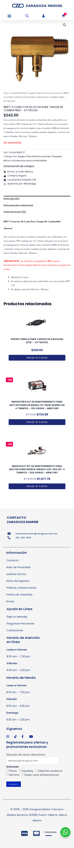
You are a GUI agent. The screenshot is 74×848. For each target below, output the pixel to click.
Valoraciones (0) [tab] (15, 212)
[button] (9, 16)
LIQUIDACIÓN (19, 93)
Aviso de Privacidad (18, 567)
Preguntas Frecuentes (20, 623)
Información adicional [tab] (18, 205)
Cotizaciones (15, 630)
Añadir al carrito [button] (37, 357)
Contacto (12, 560)
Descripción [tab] (11, 199)
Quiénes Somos (16, 574)
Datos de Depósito (17, 581)
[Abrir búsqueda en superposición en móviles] (27, 15)
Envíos (10, 601)
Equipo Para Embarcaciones (44, 93)
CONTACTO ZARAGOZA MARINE (22, 519)
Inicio (7, 93)
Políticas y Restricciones (21, 588)
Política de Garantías (19, 594)
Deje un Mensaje (17, 617)
